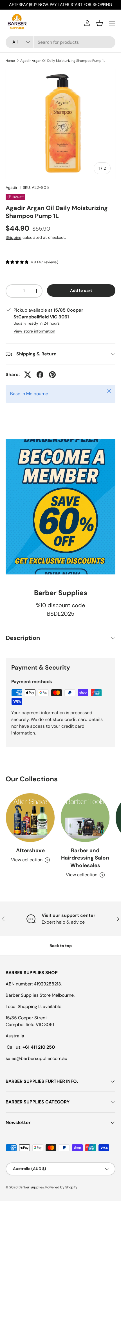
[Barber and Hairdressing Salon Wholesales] (85, 817)
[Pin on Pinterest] (52, 374)
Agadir (11, 187)
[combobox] (60, 42)
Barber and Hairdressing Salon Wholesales (85, 858)
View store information (34, 331)
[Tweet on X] (27, 374)
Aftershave (30, 850)
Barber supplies (31, 1187)
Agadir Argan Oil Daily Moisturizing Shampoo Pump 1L (62, 60)
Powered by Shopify (61, 1187)
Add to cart (81, 290)
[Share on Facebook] (40, 374)
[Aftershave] (30, 817)
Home (10, 60)
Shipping (13, 237)
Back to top (61, 945)
